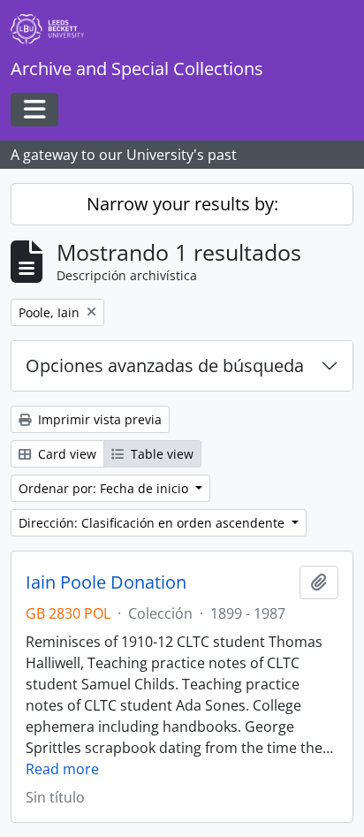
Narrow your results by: (182, 204)
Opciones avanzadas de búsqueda (165, 365)
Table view (160, 453)
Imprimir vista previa (98, 419)
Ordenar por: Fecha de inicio (105, 488)
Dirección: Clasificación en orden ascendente (153, 522)
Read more (62, 769)
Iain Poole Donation (106, 582)
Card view (65, 453)
